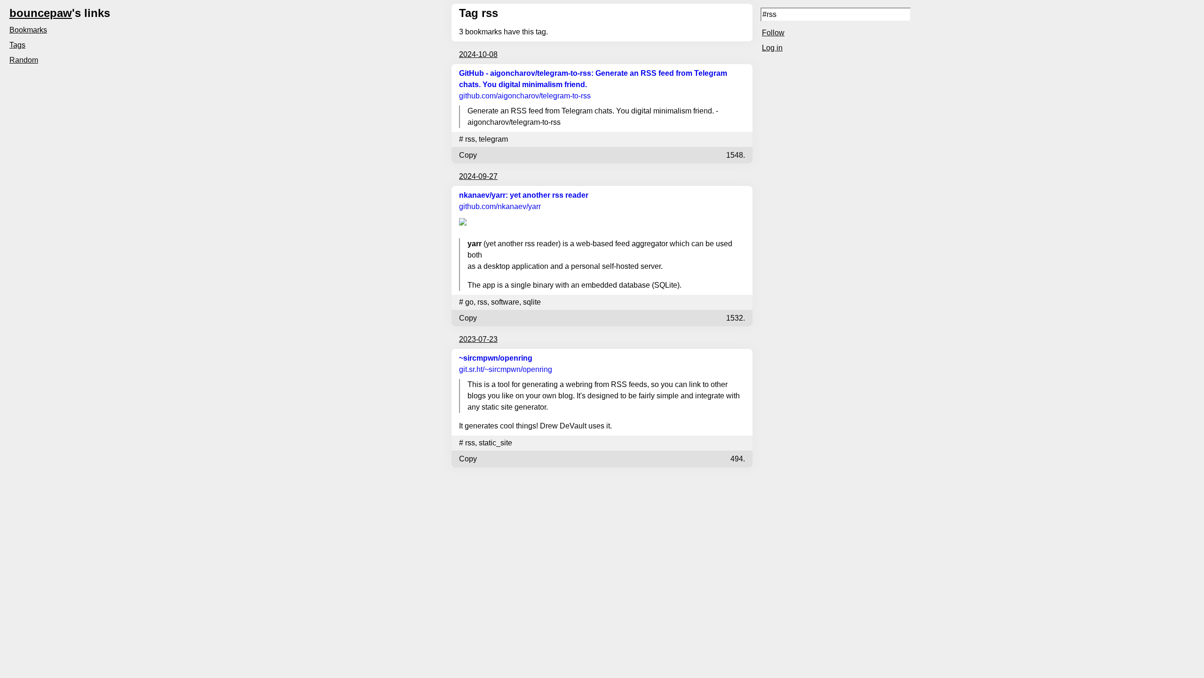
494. (737, 459)
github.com (525, 96)
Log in (772, 48)
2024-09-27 (478, 176)
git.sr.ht (505, 369)
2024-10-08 (478, 54)
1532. (735, 318)
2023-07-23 (478, 339)
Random (23, 60)
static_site (495, 443)
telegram (493, 139)
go (469, 302)
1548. (735, 155)
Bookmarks (28, 30)
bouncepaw (40, 13)
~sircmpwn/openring (495, 358)
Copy (468, 155)
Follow (773, 33)
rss (470, 139)
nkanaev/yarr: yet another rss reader (523, 195)
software (505, 302)
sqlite (532, 302)
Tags (17, 45)
